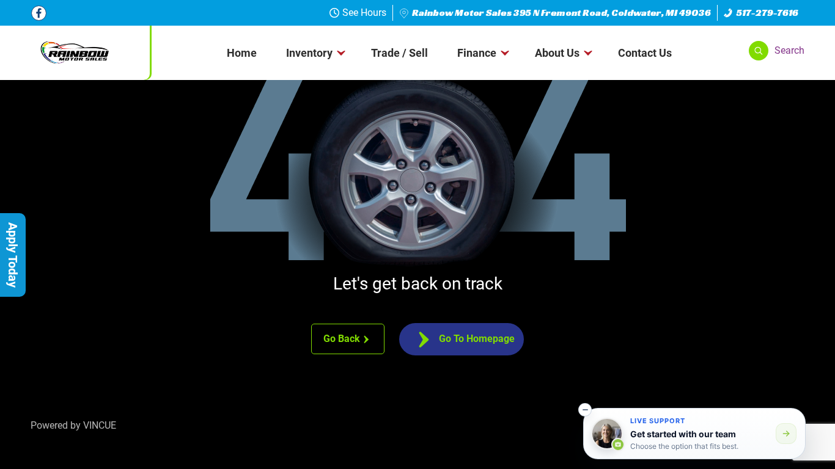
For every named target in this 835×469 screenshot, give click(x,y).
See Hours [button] (364, 12)
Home (242, 52)
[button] (776, 50)
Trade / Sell (399, 52)
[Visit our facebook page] (38, 13)
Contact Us (645, 52)
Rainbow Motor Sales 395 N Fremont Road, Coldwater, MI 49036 (561, 12)
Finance (476, 52)
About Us (557, 52)
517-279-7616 (767, 12)
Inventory (309, 52)
